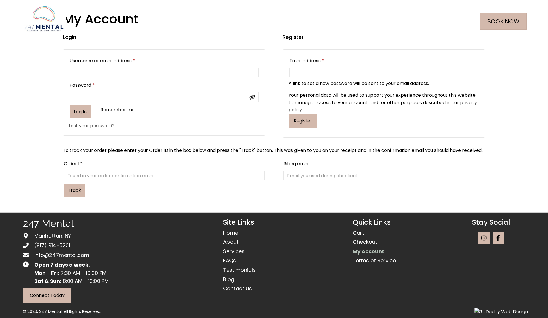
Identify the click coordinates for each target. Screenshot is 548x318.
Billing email (296, 163)
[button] (484, 238)
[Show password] (252, 97)
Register (303, 121)
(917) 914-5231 (52, 245)
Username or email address (112, 60)
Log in (80, 111)
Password (92, 85)
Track (74, 190)
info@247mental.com (61, 255)
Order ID (73, 163)
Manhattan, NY (52, 235)
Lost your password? (92, 125)
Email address (316, 60)
